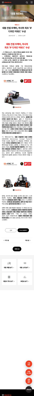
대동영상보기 (29, 380)
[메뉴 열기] (31, 2)
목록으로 (17, 249)
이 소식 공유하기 (23, 230)
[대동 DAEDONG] (6, 2)
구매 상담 (29, 364)
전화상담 (28, 389)
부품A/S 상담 (28, 372)
